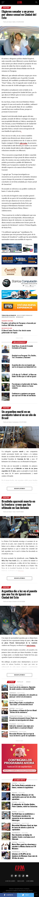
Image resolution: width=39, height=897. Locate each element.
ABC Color (23, 143)
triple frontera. (31, 645)
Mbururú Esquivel (8, 317)
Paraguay (20, 317)
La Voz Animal (30, 881)
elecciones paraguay (25, 315)
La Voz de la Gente (10, 881)
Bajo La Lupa (21, 881)
